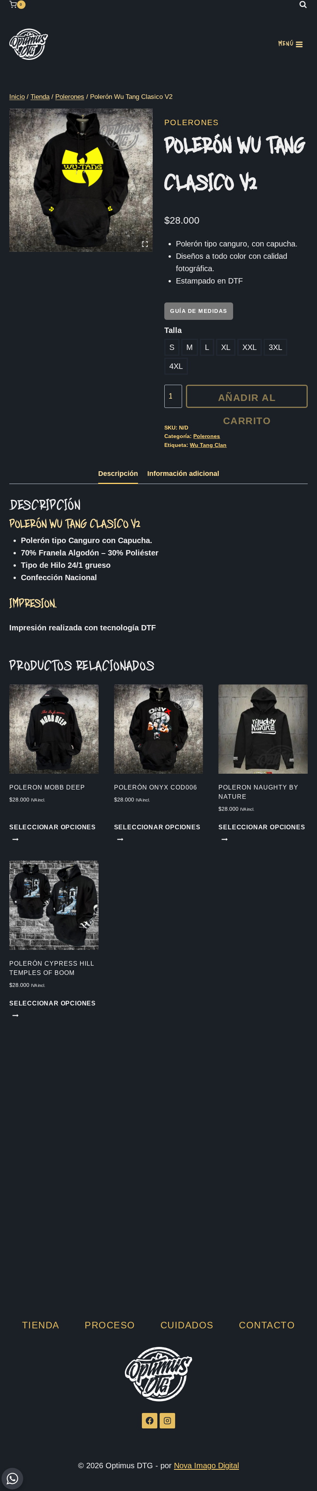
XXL (249, 347)
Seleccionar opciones (52, 827)
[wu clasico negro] (81, 180)
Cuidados (187, 1325)
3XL (275, 347)
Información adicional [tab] (183, 473)
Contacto (267, 1325)
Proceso (110, 1325)
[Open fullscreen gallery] (145, 244)
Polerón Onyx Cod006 (155, 787)
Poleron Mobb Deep (47, 787)
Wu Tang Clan (208, 445)
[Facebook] (149, 1420)
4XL (176, 366)
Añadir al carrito (247, 400)
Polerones (191, 122)
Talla (173, 330)
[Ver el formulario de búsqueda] (303, 4)
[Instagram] (167, 1420)
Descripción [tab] (118, 473)
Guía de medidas (198, 311)
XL (225, 347)
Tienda (41, 1325)
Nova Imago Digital (206, 1465)
